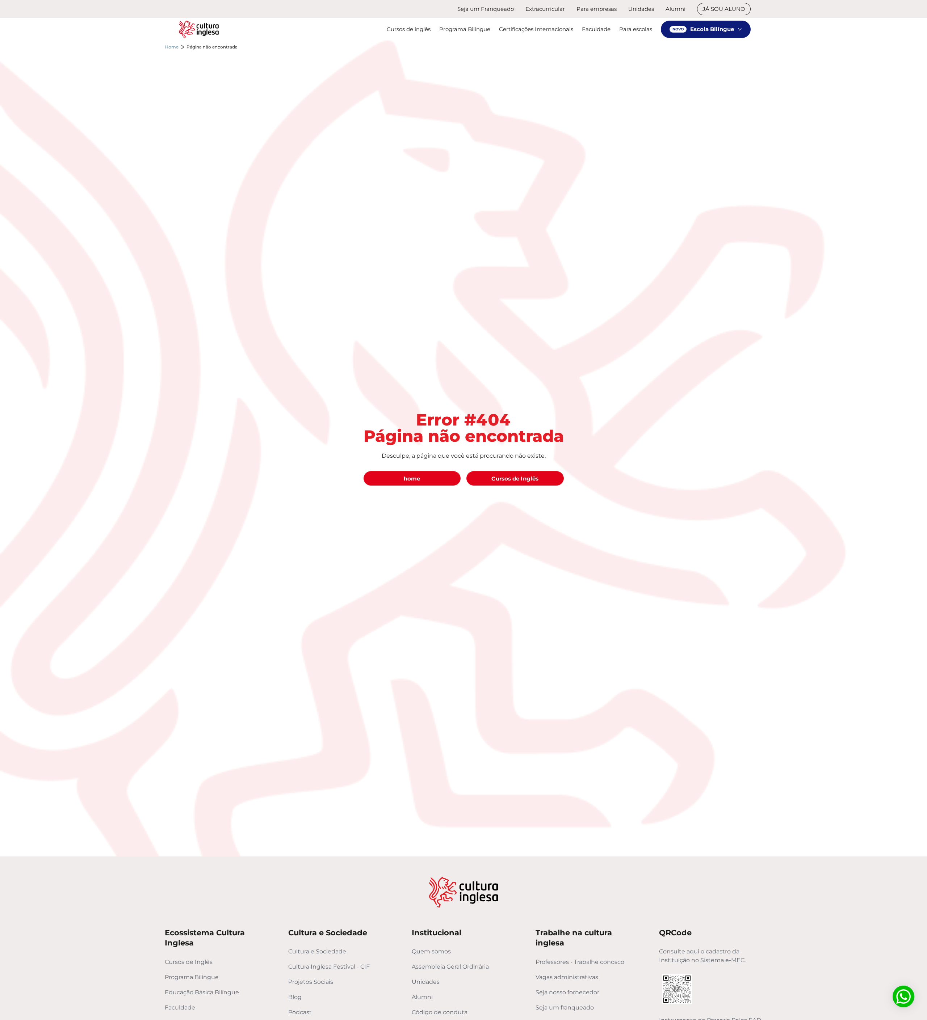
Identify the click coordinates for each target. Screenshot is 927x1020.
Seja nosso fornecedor (567, 992)
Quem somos (431, 951)
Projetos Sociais (310, 981)
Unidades (641, 8)
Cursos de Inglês (189, 961)
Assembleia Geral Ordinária (450, 966)
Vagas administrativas (567, 977)
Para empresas (596, 8)
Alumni (675, 8)
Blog (295, 997)
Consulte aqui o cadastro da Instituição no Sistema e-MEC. (702, 956)
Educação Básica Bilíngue (202, 992)
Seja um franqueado (565, 1007)
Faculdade (180, 1007)
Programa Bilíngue (192, 977)
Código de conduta (439, 1012)
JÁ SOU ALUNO (723, 8)
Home (172, 47)
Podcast (300, 1012)
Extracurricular (545, 8)
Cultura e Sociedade (317, 951)
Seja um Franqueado (485, 8)
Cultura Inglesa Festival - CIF (329, 966)
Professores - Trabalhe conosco (580, 961)
